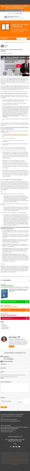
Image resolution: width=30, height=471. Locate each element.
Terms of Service (12, 460)
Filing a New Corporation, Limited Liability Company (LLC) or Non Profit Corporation (14, 428)
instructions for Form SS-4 (21, 135)
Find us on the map (7, 361)
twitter (14, 447)
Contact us (11, 10)
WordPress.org (5, 328)
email (19, 447)
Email (2, 372)
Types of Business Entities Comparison (11, 416)
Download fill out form (9, 301)
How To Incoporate (6, 425)
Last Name (3, 368)
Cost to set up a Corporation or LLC (10, 421)
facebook (11, 447)
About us (7, 10)
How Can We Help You (6, 382)
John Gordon (4, 53)
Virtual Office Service (7, 431)
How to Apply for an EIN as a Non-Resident (11, 50)
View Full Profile (11, 346)
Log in (3, 324)
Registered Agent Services (8, 430)
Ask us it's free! (6, 310)
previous (5, 42)
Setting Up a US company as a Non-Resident (12, 414)
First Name (3, 364)
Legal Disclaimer (20, 460)
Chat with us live (7, 318)
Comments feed (5, 327)
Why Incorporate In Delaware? (9, 419)
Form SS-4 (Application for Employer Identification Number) (15, 134)
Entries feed (4, 325)
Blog (16, 10)
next (26, 42)
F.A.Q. (2, 417)
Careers (19, 10)
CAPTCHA (3, 397)
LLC (7, 104)
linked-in (16, 447)
